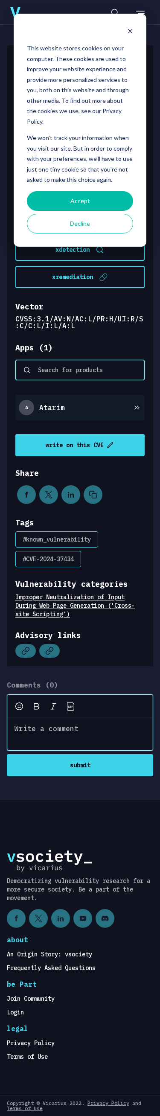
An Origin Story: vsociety (49, 954)
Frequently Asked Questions (51, 968)
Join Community (31, 998)
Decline (80, 223)
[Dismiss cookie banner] (130, 32)
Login (15, 1012)
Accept (80, 200)
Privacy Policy (31, 1043)
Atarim (52, 407)
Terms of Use (27, 1057)
